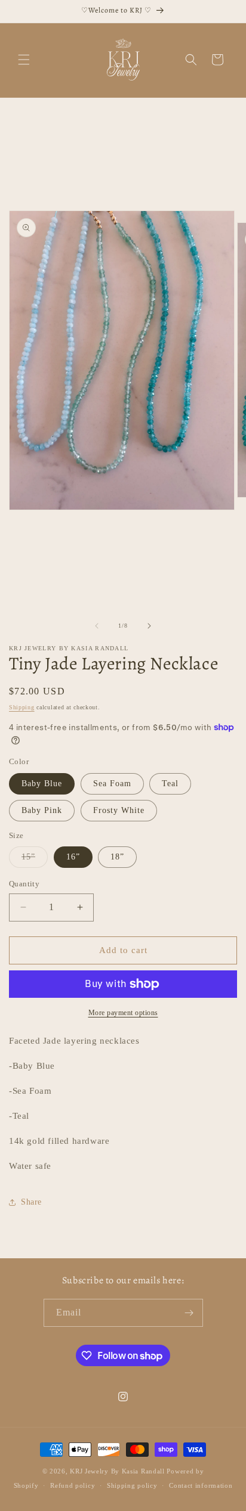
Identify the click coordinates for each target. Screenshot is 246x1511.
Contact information (200, 1485)
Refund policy (72, 1485)
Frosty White (118, 810)
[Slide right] (149, 626)
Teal (170, 783)
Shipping (22, 707)
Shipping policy (132, 1485)
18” (117, 856)
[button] (24, 59)
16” (73, 856)
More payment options (123, 1013)
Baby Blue (41, 783)
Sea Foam (112, 783)
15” (34, 860)
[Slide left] (97, 626)
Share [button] (31, 1201)
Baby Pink (41, 810)
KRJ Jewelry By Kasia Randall (118, 1471)
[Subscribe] (189, 1313)
